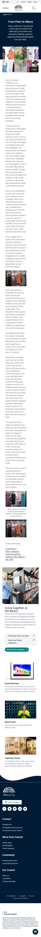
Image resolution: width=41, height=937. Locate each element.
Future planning (8, 848)
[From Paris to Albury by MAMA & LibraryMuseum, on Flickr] (16, 528)
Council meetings (9, 881)
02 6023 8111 (7, 825)
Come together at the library (16, 609)
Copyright (22, 896)
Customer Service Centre (12, 830)
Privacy (31, 896)
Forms (35, 2)
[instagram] (10, 809)
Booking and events (9, 861)
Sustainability (7, 845)
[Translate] (3, 2)
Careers (23, 2)
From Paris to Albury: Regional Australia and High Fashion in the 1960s (15, 554)
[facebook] (4, 809)
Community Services (10, 863)
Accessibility (11, 896)
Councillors (6, 878)
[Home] (18, 8)
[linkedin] (20, 809)
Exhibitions (9, 14)
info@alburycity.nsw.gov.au (12, 828)
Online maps (7, 843)
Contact (29, 2)
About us (5, 876)
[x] (15, 809)
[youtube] (25, 809)
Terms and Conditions (20, 898)
